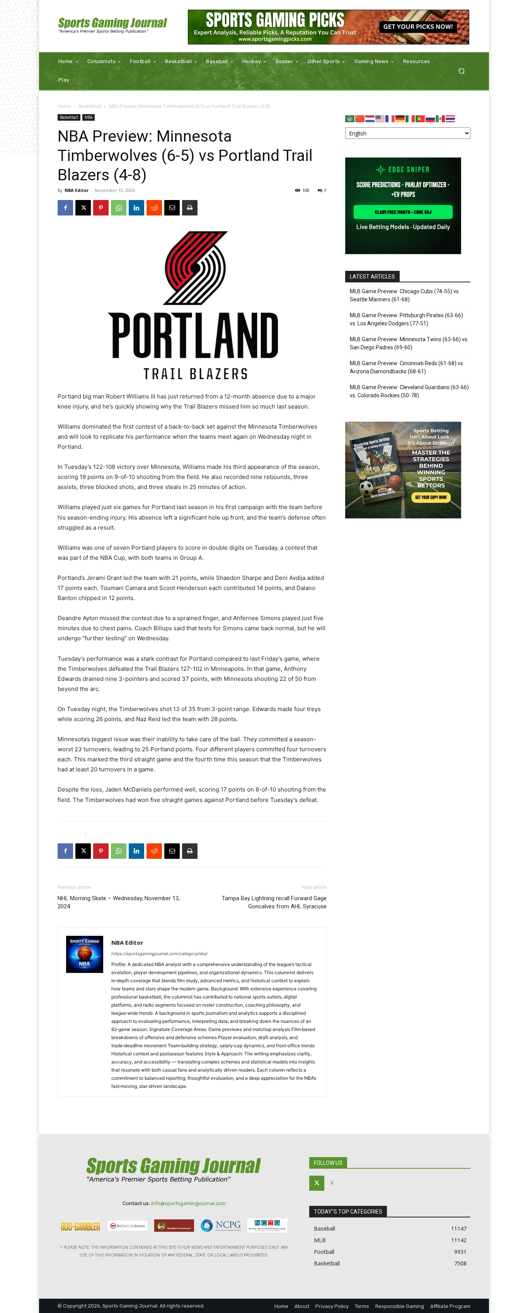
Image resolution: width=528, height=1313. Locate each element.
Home (64, 106)
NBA (88, 117)
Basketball (89, 106)
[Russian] (431, 118)
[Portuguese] (421, 118)
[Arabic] (350, 118)
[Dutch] (370, 118)
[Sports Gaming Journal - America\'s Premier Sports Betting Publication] (113, 26)
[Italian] (410, 118)
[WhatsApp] (118, 207)
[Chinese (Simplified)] (360, 118)
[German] (400, 118)
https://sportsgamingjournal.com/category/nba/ (159, 953)
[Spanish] (441, 118)
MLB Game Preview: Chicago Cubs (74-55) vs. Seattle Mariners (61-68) (405, 295)
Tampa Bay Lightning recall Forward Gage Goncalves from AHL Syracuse (274, 902)
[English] (380, 118)
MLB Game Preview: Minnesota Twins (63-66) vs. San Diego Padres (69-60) (409, 343)
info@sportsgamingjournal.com (188, 1203)
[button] (461, 71)
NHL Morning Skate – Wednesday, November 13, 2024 (119, 902)
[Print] (190, 207)
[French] (390, 118)
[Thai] (451, 118)
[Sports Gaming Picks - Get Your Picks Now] (328, 27)
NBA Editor (77, 190)
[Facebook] (65, 207)
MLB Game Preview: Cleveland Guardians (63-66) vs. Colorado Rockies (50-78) (409, 391)
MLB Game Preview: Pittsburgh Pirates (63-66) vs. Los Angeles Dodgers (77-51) (406, 319)
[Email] (172, 207)
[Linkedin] (136, 207)
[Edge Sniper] (403, 252)
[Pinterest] (101, 207)
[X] (83, 207)
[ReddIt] (154, 207)
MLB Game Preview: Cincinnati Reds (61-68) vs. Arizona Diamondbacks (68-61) (407, 367)
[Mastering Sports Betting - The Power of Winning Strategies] (403, 516)
